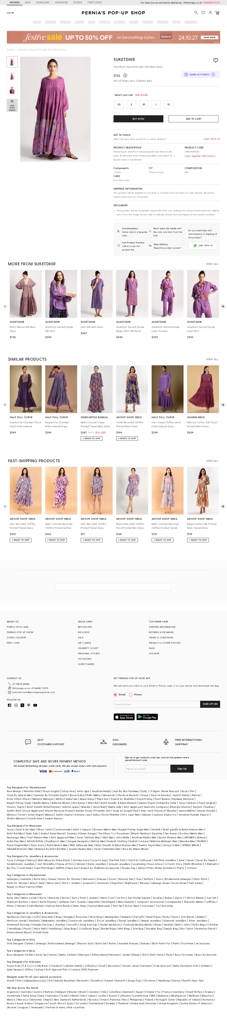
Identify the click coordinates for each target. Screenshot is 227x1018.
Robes (168, 897)
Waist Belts (40, 928)
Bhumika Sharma (180, 806)
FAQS (152, 648)
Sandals (168, 924)
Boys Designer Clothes (20, 954)
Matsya (11, 814)
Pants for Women (17, 882)
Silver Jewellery (198, 920)
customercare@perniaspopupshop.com (33, 692)
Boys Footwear (184, 954)
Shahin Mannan (16, 818)
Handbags (15, 928)
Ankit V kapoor (82, 829)
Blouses (144, 882)
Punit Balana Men (37, 837)
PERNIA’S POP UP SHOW (20, 632)
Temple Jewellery (150, 920)
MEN (28, 2)
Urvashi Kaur (35, 818)
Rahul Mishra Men (57, 845)
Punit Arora (38, 845)
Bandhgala (108, 901)
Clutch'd (132, 860)
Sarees (52, 879)
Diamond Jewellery (175, 920)
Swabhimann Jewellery (21, 863)
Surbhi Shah (14, 810)
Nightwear (131, 882)
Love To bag (99, 860)
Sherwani (54, 897)
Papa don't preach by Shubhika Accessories (93, 867)
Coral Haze (25, 867)
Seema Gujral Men (150, 845)
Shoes (157, 924)
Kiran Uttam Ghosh (18, 798)
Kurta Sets (40, 879)
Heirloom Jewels (17, 920)
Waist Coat (107, 897)
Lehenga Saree (160, 882)
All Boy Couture (34, 969)
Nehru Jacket (29, 897)
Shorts (178, 897)
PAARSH (201, 841)
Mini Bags (124, 928)
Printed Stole (40, 932)
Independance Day (34, 980)
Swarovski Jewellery (81, 920)
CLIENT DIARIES (86, 664)
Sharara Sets (126, 879)
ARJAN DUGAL (35, 841)
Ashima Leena (70, 806)
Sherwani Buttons (17, 901)
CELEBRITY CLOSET (88, 648)
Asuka (44, 833)
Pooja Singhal (51, 791)
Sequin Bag (171, 928)
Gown (112, 879)
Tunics (159, 879)
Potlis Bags (199, 924)
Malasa (49, 814)
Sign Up (182, 768)
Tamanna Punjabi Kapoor (193, 814)
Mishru (60, 798)
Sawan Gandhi (206, 810)
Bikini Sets (53, 882)
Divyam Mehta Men (105, 829)
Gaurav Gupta (16, 806)
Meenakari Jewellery (54, 920)
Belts (178, 924)
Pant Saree (195, 882)
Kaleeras (126, 916)
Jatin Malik (122, 837)
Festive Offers (34, 886)
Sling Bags (70, 928)
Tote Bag (138, 928)
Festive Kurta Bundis (58, 905)
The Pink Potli (117, 860)
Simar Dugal (35, 814)
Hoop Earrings (88, 924)
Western (21, 905)
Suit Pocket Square (139, 897)
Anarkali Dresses (128, 943)
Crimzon (192, 867)
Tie (158, 905)
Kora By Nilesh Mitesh (136, 848)
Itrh (123, 814)
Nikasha (86, 806)
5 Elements (211, 863)
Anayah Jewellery (119, 863)
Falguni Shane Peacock (165, 791)
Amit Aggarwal (133, 806)
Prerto (180, 867)
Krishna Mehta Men (191, 833)
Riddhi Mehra (41, 802)
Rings (59, 916)
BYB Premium (90, 969)
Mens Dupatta (126, 901)
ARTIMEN (189, 837)
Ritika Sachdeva (165, 867)
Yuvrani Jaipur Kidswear (137, 965)
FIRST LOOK (95, 2)
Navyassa (114, 965)
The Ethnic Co (106, 833)
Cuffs (36, 916)
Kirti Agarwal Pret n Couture (63, 969)
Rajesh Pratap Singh (19, 802)
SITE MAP (154, 653)
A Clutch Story (173, 863)
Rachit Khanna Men (170, 837)
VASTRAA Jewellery (164, 860)
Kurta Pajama (48, 901)
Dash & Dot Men (25, 829)
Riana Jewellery (97, 863)
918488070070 (211, 2)
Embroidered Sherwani (106, 954)
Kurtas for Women (69, 879)
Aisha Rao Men (16, 841)
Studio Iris (170, 814)
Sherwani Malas (193, 901)
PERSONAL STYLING (89, 653)
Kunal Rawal (57, 833)
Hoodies (158, 897)
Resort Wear (37, 882)
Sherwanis (88, 879)
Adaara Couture (152, 814)
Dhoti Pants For (161, 943)
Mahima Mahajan (43, 798)
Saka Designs (15, 969)
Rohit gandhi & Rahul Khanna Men (183, 829)
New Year (198, 980)
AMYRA (60, 867)
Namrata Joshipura (156, 806)
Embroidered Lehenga (61, 943)
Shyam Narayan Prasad (59, 810)
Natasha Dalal (32, 791)
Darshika (157, 833)
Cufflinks (210, 901)
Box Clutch (186, 928)
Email (122, 694)
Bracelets (47, 916)
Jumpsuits (88, 882)
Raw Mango (14, 791)
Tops (139, 879)
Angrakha (94, 901)
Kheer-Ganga (87, 833)
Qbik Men (108, 837)
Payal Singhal (207, 802)
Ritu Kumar (79, 802)
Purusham (123, 833)
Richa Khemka (110, 814)
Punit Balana (162, 798)
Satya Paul (68, 791)
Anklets (200, 916)
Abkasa (201, 837)
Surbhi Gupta (64, 814)
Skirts (65, 882)
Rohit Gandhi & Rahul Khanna (118, 802)
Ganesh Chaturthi (114, 980)
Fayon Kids (13, 965)
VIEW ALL (212, 263)
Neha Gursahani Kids (186, 965)
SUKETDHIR (124, 59)
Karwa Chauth (181, 980)
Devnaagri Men (16, 837)
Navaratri (83, 980)
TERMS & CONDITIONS (161, 637)
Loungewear (174, 901)
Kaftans (148, 879)
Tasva (10, 829)
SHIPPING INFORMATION (162, 626)
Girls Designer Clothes (20, 943)
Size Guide (141, 94)
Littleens (206, 965)
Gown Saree (178, 882)
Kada (149, 924)
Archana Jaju (82, 814)
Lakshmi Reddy (73, 965)
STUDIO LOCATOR (16, 637)
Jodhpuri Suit (67, 901)
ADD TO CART (193, 118)
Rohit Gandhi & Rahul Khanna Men (116, 845)
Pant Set (118, 905)
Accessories (157, 901)
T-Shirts (189, 897)
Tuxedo (81, 901)
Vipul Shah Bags (44, 867)
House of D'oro (66, 863)
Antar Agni (83, 791)
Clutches (213, 924)
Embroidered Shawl (19, 932)
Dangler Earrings (42, 924)
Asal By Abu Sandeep (126, 791)
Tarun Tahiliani (187, 802)
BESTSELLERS (85, 626)
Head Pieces (153, 916)
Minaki (81, 863)
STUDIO (77, 2)
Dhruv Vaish (44, 829)
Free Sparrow (162, 965)
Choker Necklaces (110, 924)
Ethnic (10, 905)
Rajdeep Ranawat (183, 798)
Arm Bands (187, 916)
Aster (182, 860)
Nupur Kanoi (87, 798)
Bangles (69, 916)
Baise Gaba (77, 795)
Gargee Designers (78, 841)
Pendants (34, 920)
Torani (21, 814)
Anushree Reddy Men (144, 837)
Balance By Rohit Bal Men (50, 848)
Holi (19, 980)
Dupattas (117, 882)
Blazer (136, 954)
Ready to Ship (15, 886)
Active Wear (132, 905)
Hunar (190, 860)
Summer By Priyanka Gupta (51, 795)
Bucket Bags (108, 928)
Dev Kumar (171, 833)
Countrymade (62, 829)
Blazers (200, 897)
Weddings (164, 980)
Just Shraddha (46, 863)
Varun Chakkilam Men (107, 848)
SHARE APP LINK (210, 704)
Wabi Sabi (31, 833)
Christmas (149, 980)
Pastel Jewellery (128, 920)
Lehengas (12, 879)
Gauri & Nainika (160, 795)
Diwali (10, 980)
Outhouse (145, 860)
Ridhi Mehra (93, 795)
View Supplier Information (200, 155)
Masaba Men (187, 841)
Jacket (126, 954)
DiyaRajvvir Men (55, 841)
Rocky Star (188, 791)
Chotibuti (56, 965)
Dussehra (96, 980)
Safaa (96, 814)
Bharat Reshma (140, 833)
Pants (83, 897)
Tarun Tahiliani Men (88, 837)
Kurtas (65, 897)
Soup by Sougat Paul (125, 810)
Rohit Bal (93, 802)
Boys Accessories (206, 954)
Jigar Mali (134, 814)
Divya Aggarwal (33, 810)
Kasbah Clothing (117, 841)
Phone (138, 694)
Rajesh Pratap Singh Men (134, 829)
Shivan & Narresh (127, 795)
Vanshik (156, 829)
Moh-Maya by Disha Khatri (54, 860)
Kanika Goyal (84, 810)
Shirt (145, 954)
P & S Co (28, 965)
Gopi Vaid (147, 810)
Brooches (167, 905)
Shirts (42, 897)
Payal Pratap (145, 798)
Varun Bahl (99, 806)
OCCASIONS (85, 658)
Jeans (33, 901)
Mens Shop (79, 905)
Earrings (26, 916)
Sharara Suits (85, 943)
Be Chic (11, 867)
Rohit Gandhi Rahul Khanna (43, 806)
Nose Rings (96, 916)
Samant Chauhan (203, 806)
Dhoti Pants (200, 879)
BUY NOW (138, 118)
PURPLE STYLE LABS (18, 626)
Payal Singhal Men (18, 845)
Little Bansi (41, 965)
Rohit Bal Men (15, 833)
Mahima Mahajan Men (163, 841)
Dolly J (145, 791)
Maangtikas (112, 916)
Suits (75, 897)
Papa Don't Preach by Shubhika (116, 798)
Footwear (148, 905)
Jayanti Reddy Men (80, 848)
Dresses (101, 879)
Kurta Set (101, 943)
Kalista (196, 795)
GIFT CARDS (84, 642)
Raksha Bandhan (65, 980)
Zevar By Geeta (205, 860)
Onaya (144, 795)
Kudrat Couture (138, 841)
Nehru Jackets (67, 954)
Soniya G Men (171, 845)
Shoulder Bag (154, 928)
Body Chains (170, 916)
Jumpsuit (142, 901)
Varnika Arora (81, 860)
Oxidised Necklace (134, 924)
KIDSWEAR (61, 2)
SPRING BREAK (191, 845)
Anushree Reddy (101, 791)
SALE (81, 637)
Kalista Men (98, 841)
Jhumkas (60, 924)
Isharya (31, 860)
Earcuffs (139, 916)
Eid (50, 980)
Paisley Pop (128, 867)
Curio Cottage (15, 860)
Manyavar (109, 795)
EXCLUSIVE (84, 632)
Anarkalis (25, 879)
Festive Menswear (99, 905)
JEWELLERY (43, 2)
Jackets (75, 882)
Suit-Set (211, 897)
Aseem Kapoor (54, 818)
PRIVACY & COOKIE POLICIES (165, 642)
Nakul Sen (72, 798)
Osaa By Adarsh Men (19, 795)
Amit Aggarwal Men (62, 837)
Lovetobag (139, 863)
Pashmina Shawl (205, 928)
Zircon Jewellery (106, 920)
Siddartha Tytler (166, 802)
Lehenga (41, 943)
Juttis (186, 924)
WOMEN (15, 2)
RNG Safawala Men (81, 845)
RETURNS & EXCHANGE (161, 632)
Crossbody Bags (89, 928)
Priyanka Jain (102, 810)
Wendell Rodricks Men (20, 848)
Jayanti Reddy (181, 795)
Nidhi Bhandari (193, 863)
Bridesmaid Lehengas (178, 879)
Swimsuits (103, 882)
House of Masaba (165, 810)
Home (10, 49)
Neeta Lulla (114, 806)
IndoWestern (36, 905)
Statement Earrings (18, 924)
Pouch (27, 928)
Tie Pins (120, 897)
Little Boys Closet (95, 965)
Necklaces (13, 916)
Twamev (72, 833)
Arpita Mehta (187, 810)
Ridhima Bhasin (61, 802)
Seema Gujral (147, 802)
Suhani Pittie (145, 867)
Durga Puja (134, 980)
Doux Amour (155, 863)
